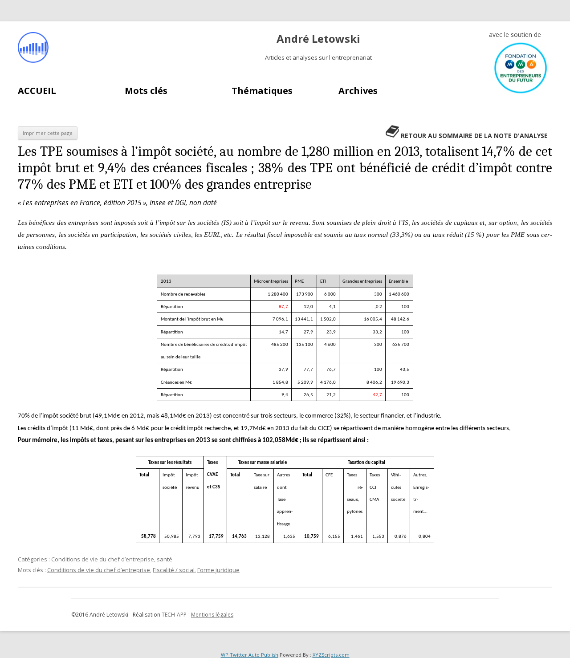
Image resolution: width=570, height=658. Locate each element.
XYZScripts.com (331, 654)
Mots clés (146, 91)
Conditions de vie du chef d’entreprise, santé (111, 559)
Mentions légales (212, 614)
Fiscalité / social (174, 570)
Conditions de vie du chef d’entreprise (98, 570)
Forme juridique (218, 570)
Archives (358, 91)
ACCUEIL (37, 91)
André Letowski (318, 39)
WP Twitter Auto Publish (249, 654)
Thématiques (262, 91)
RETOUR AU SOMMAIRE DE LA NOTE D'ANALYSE (474, 135)
